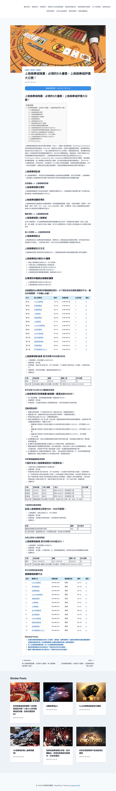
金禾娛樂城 (38, 329)
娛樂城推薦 (50, 11)
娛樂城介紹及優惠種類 (55, 7)
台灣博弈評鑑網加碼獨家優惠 (39, 125)
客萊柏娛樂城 (38, 341)
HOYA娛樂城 (96, 7)
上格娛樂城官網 (41, 183)
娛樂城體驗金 (83, 11)
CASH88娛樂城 (39, 326)
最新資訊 (27, 7)
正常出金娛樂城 (61, 11)
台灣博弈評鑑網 (42, 290)
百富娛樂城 (38, 345)
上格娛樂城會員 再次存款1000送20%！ (43, 136)
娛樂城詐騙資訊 (70, 7)
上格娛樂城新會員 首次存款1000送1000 (43, 128)
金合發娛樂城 (38, 337)
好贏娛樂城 (38, 310)
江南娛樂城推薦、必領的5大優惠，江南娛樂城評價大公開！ (77, 663)
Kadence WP (75, 785)
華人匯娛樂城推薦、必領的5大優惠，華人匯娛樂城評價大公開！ (38, 663)
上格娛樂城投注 (35, 119)
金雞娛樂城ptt (52, 706)
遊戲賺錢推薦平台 (36, 139)
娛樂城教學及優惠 (84, 7)
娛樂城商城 (106, 7)
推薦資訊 (35, 7)
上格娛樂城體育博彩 (37, 114)
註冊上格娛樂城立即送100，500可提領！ (43, 134)
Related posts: (36, 141)
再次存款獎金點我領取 (34, 570)
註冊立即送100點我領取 (35, 538)
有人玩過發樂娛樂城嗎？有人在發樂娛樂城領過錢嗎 (45, 645)
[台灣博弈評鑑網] (11, 9)
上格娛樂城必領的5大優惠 (38, 123)
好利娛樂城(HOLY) (40, 349)
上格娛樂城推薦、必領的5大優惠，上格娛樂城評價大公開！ (46, 108)
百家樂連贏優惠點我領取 (35, 459)
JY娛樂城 (37, 314)
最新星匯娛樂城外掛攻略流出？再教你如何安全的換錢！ (47, 647)
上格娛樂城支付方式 (36, 121)
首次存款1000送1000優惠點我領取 (39, 390)
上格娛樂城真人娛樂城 (37, 117)
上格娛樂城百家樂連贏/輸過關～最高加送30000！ (46, 130)
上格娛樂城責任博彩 (36, 112)
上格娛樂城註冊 (35, 110)
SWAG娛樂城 (38, 334)
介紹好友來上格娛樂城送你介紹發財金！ (43, 132)
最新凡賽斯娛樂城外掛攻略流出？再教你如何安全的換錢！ (48, 649)
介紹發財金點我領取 (33, 505)
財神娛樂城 (38, 306)
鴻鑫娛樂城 (38, 318)
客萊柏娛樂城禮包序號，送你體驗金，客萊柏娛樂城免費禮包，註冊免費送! (58, 753)
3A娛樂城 (37, 322)
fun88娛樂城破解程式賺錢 (90, 706)
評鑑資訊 (43, 7)
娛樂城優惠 (72, 11)
